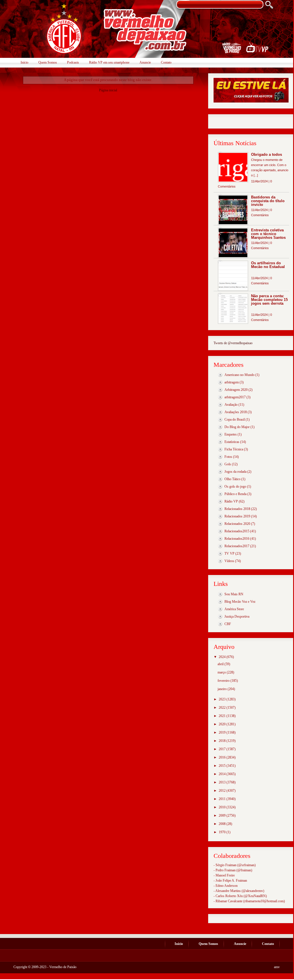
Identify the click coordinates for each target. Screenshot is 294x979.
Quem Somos (47, 62)
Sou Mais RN (233, 594)
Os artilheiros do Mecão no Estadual (268, 265)
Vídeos (229, 561)
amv (277, 967)
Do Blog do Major (237, 427)
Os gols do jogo (235, 486)
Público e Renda (235, 494)
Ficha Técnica (233, 449)
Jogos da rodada (235, 472)
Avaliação (231, 405)
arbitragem (231, 382)
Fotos (228, 457)
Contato (166, 62)
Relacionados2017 (236, 546)
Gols (227, 464)
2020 (222, 724)
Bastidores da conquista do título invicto (268, 201)
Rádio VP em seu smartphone (109, 62)
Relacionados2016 (236, 539)
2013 (222, 782)
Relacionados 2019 (237, 516)
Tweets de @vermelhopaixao (233, 343)
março (222, 672)
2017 (222, 749)
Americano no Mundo (239, 375)
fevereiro (224, 681)
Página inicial (108, 90)
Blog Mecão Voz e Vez (239, 602)
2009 (222, 815)
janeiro (223, 689)
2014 (222, 774)
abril (221, 664)
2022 (222, 708)
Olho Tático (232, 479)
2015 (222, 766)
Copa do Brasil (234, 419)
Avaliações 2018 (235, 412)
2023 (222, 699)
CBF (227, 624)
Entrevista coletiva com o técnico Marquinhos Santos (268, 234)
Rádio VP (231, 501)
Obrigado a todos (266, 154)
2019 (222, 732)
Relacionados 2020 (237, 524)
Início (24, 62)
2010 (222, 807)
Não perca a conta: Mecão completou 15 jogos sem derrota (269, 300)
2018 (222, 741)
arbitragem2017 (235, 397)
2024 (222, 657)
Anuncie (145, 62)
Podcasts (73, 62)
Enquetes (230, 434)
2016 (222, 757)
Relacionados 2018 (237, 509)
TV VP (229, 553)
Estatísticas (231, 442)
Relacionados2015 (236, 531)
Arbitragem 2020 (236, 390)
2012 (222, 791)
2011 (222, 799)
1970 (222, 832)
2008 (222, 824)
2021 (222, 716)
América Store (234, 609)
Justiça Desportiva (236, 616)
